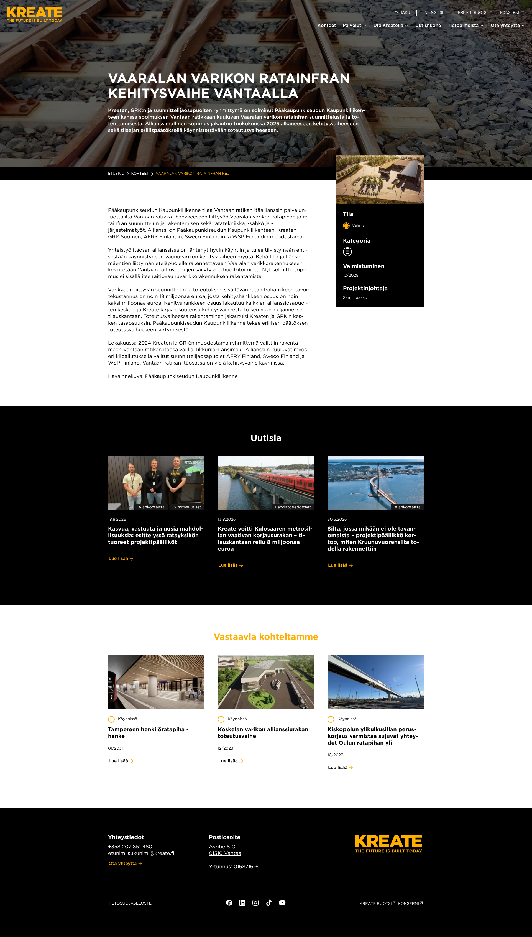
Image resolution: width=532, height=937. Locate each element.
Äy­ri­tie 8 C (222, 847)
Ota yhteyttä (505, 25)
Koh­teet (140, 174)
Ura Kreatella (388, 25)
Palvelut (352, 25)
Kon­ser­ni (408, 904)
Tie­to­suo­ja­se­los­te (130, 903)
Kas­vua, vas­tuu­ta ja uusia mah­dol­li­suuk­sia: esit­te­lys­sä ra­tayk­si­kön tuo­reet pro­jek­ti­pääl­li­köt (155, 535)
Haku (404, 13)
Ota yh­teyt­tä (123, 863)
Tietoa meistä (463, 25)
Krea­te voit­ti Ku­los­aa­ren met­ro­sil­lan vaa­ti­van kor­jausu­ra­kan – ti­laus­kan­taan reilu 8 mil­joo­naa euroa (265, 538)
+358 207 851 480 (130, 847)
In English (434, 13)
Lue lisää (118, 558)
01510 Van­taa (225, 853)
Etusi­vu (116, 174)
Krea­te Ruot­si (376, 904)
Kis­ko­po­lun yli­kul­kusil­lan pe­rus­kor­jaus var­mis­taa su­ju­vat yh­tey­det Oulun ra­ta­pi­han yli (373, 736)
